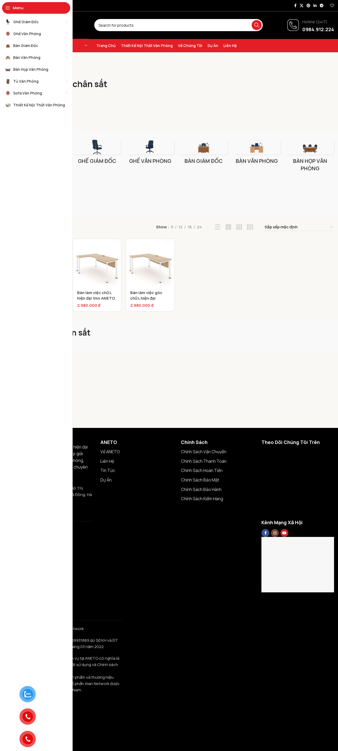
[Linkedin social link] (315, 5)
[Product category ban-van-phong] (257, 153)
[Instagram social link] (275, 533)
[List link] (136, 451)
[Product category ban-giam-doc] (204, 153)
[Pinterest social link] (308, 5)
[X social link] (301, 5)
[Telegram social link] (321, 5)
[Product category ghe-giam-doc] (97, 153)
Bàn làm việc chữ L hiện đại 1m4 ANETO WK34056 (96, 298)
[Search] (257, 25)
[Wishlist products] (332, 5)
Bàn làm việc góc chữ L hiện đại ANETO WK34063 (147, 298)
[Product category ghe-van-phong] (150, 153)
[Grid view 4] (249, 227)
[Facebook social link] (295, 5)
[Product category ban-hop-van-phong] (310, 157)
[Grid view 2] (228, 227)
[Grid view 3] (239, 227)
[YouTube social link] (284, 533)
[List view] (217, 227)
